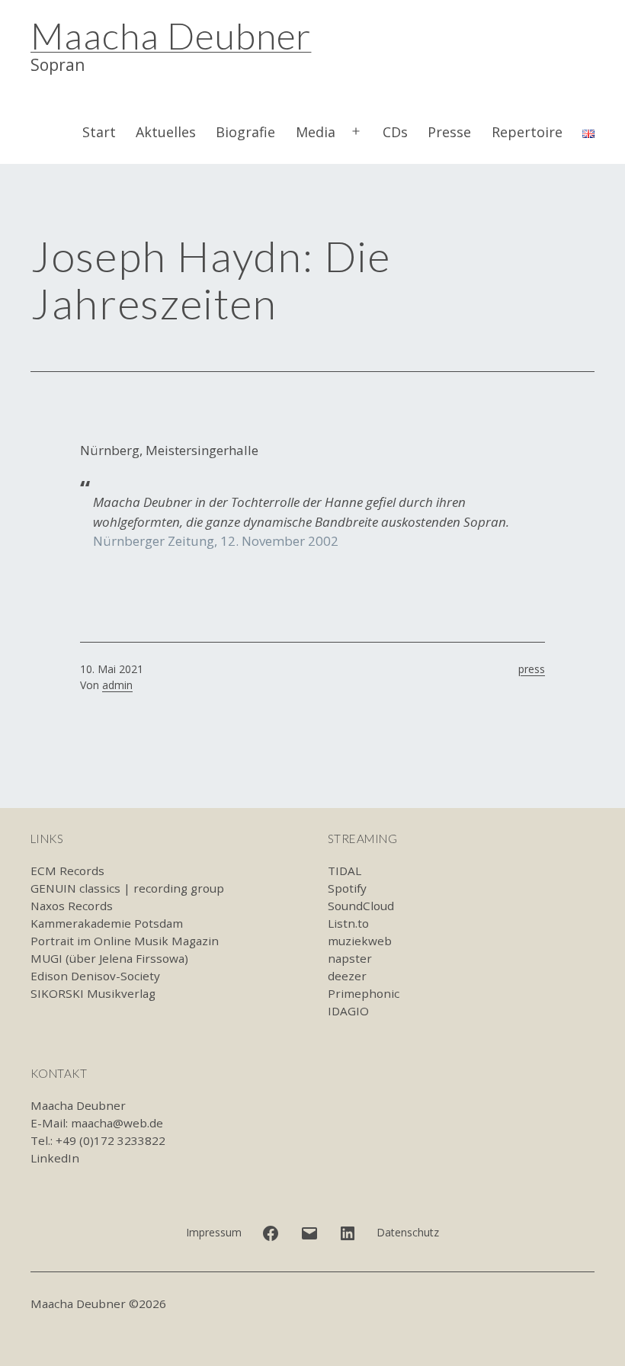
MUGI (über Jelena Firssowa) (109, 958)
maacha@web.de (117, 1122)
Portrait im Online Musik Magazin (124, 940)
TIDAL (344, 870)
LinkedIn (54, 1158)
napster (350, 958)
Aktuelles (166, 132)
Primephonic (363, 993)
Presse (449, 132)
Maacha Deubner (170, 35)
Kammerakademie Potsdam (106, 923)
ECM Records (67, 870)
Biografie (245, 132)
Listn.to (348, 923)
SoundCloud (361, 905)
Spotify (347, 888)
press (531, 669)
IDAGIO (348, 1010)
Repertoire (527, 132)
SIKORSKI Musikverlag (92, 993)
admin (117, 685)
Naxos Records (71, 905)
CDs (395, 132)
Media (315, 132)
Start (99, 132)
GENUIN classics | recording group (127, 888)
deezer (347, 975)
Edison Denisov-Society (95, 975)
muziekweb (360, 940)
